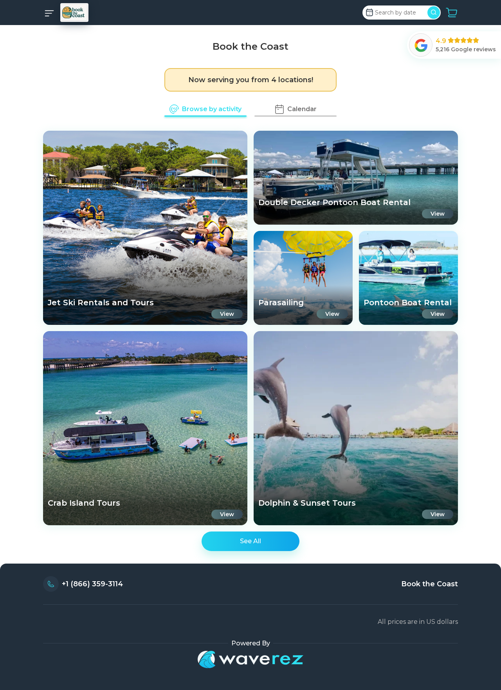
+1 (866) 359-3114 (92, 584)
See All (250, 541)
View (227, 313)
